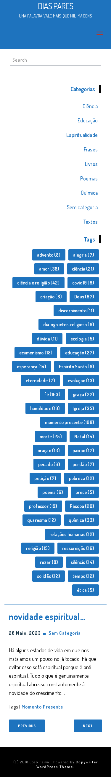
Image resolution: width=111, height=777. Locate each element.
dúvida (47, 339)
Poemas (89, 178)
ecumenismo (36, 353)
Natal (84, 436)
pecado (49, 464)
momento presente (69, 422)
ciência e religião (38, 283)
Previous (27, 726)
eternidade (40, 380)
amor (49, 269)
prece (84, 492)
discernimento (76, 311)
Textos (90, 221)
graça (83, 394)
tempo (83, 576)
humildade (45, 408)
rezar (49, 562)
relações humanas (71, 534)
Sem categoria (82, 207)
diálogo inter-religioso (68, 324)
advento (49, 255)
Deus (84, 297)
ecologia (82, 339)
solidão (48, 576)
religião (37, 548)
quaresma (41, 520)
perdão (83, 464)
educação (79, 353)
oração (49, 450)
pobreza (81, 478)
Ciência (90, 106)
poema (52, 492)
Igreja (83, 408)
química (81, 520)
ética (85, 590)
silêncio (82, 562)
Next (88, 726)
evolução (81, 380)
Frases (91, 149)
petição (45, 478)
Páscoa (82, 506)
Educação (88, 120)
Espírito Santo (76, 367)
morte (51, 436)
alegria (83, 255)
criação (51, 297)
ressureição (78, 548)
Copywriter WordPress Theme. (67, 764)
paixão (83, 450)
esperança (31, 367)
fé (52, 394)
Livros (91, 164)
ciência (83, 269)
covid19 (83, 283)
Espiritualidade (82, 135)
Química (89, 192)
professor (43, 506)
